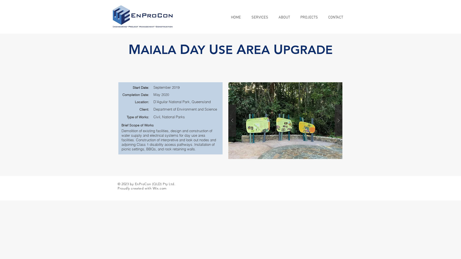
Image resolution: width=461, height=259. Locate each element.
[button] (285, 120)
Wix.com (160, 188)
